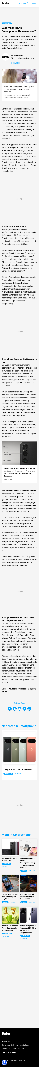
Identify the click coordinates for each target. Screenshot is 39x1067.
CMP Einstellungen (9, 1052)
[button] (10, 709)
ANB (14, 1048)
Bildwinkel (6, 415)
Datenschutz (6, 1048)
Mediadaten (24, 1045)
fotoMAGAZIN (16, 55)
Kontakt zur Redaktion (10, 1045)
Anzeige (23, 870)
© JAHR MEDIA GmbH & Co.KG (13, 1060)
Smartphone (7, 23)
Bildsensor (14, 499)
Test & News (6, 863)
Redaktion (6, 1041)
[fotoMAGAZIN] (5, 4)
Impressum (22, 1048)
